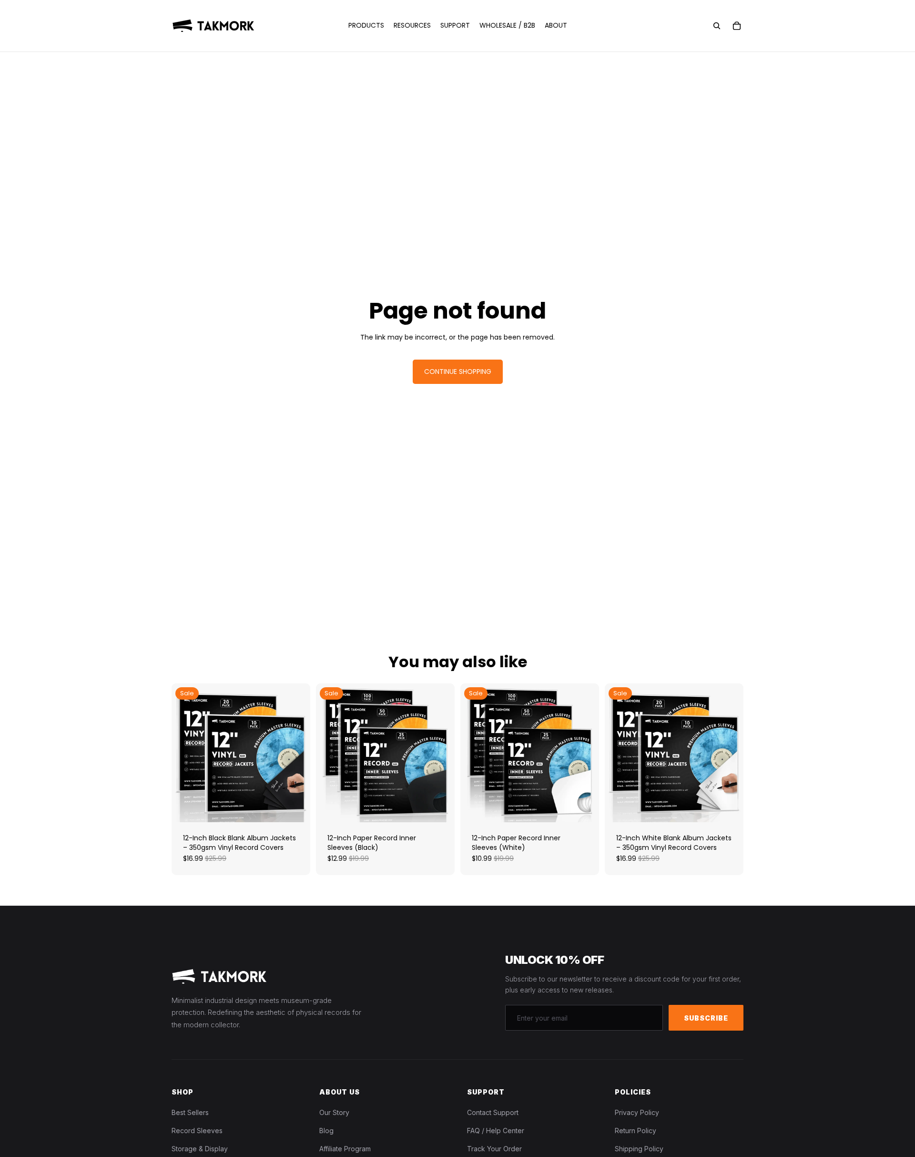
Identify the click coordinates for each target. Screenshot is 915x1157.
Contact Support (492, 1112)
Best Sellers (190, 1112)
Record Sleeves (197, 1130)
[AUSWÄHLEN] (295, 807)
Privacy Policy (637, 1112)
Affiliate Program (345, 1149)
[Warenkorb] (736, 25)
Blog (326, 1130)
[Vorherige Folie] (186, 753)
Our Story (334, 1112)
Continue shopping (457, 371)
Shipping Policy (639, 1149)
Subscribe (706, 1018)
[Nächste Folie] (296, 753)
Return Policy (635, 1130)
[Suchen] (716, 25)
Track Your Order (494, 1149)
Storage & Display (200, 1149)
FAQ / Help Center (495, 1130)
